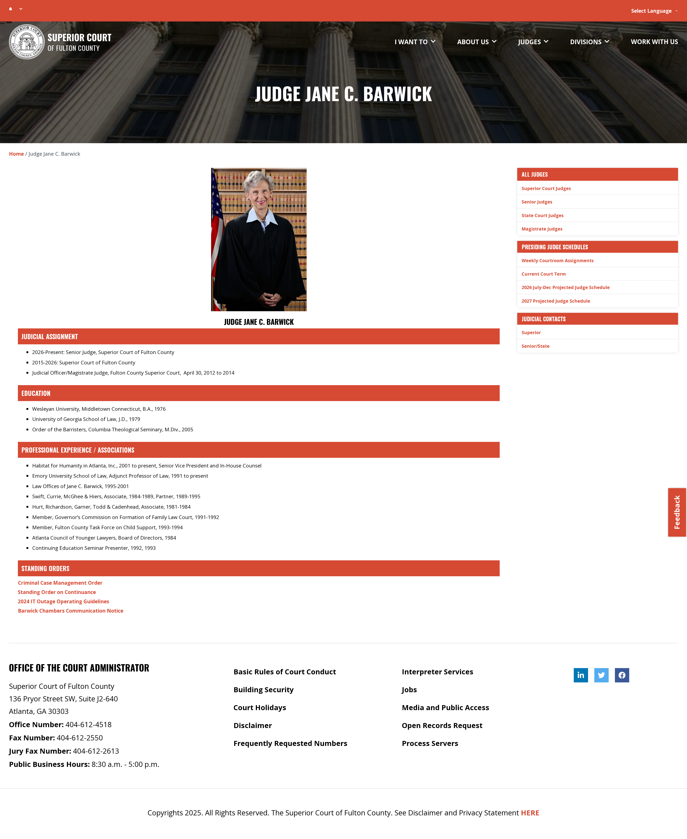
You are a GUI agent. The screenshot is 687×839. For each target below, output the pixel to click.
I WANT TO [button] (412, 42)
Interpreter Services (437, 671)
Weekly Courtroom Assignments (558, 260)
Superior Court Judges (546, 188)
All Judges (535, 174)
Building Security (263, 689)
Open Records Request (442, 725)
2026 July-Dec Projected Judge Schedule (566, 287)
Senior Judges (537, 202)
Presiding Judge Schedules (555, 247)
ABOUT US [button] (473, 42)
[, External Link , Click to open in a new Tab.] (581, 675)
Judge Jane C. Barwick (343, 93)
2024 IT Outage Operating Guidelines (63, 601)
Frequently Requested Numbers (290, 743)
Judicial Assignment (49, 336)
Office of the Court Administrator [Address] (79, 667)
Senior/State (536, 346)
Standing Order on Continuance (57, 592)
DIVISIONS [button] (586, 42)
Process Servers (430, 743)
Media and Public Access (445, 707)
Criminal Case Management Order (60, 582)
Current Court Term (544, 274)
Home (16, 153)
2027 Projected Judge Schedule (556, 301)
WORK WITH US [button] (654, 41)
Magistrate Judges (542, 229)
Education (35, 393)
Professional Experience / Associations (77, 449)
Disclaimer (252, 725)
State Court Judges (543, 215)
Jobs (409, 689)
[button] (21, 9)
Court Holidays (259, 707)
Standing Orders (45, 568)
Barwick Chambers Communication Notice (70, 610)
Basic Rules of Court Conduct (284, 671)
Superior (531, 332)
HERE (530, 813)
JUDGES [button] (530, 42)
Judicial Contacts (544, 319)
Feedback (677, 512)
